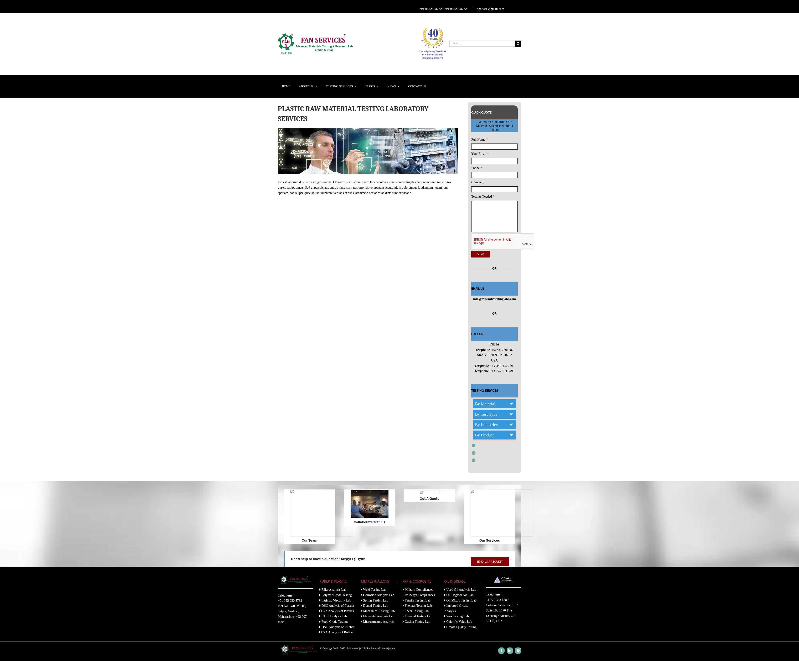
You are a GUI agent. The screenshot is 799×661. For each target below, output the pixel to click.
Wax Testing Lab (457, 616)
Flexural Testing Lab (418, 605)
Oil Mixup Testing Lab (460, 600)
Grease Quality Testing (460, 627)
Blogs (370, 86)
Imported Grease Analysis (456, 608)
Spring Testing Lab (375, 600)
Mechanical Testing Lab (378, 611)
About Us (306, 86)
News (391, 86)
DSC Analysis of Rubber (337, 627)
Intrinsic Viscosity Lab (336, 600)
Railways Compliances (419, 595)
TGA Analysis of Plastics (337, 611)
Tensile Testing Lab (417, 600)
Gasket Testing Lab (417, 621)
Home (286, 86)
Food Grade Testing (334, 621)
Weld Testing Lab (374, 589)
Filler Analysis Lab (333, 589)
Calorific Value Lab (458, 621)
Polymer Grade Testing (336, 595)
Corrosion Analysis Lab (378, 595)
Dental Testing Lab (375, 605)
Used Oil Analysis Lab (460, 589)
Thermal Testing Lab (418, 616)
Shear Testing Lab (416, 611)
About (392, 648)
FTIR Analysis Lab (334, 616)
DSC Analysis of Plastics (337, 605)
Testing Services (339, 86)
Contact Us (417, 86)
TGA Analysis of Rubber (337, 632)
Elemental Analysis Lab (378, 616)
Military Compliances (418, 589)
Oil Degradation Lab (459, 595)
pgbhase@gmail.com (490, 8)
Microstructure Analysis (378, 621)
